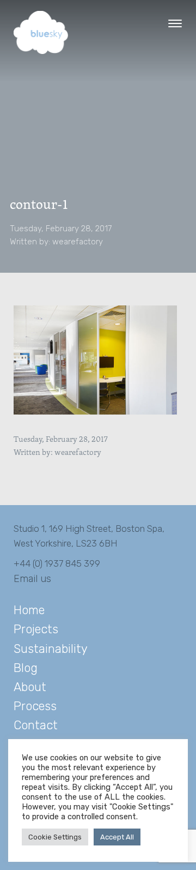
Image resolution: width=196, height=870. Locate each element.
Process (35, 706)
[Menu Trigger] (175, 23)
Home (29, 610)
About (30, 687)
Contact (36, 725)
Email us (32, 579)
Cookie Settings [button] (55, 837)
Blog (26, 668)
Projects (36, 629)
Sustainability (51, 648)
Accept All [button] (117, 837)
